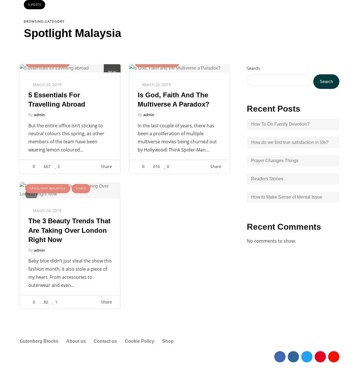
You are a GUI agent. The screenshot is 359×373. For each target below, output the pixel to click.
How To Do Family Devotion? (280, 124)
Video (81, 188)
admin (39, 114)
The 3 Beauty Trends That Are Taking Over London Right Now (69, 230)
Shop (168, 341)
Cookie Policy (139, 341)
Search (253, 68)
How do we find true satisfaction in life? (289, 142)
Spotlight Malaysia (47, 188)
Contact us (105, 341)
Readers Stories (267, 178)
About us (76, 341)
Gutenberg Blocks (39, 341)
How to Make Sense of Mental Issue (286, 197)
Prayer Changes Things (274, 160)
